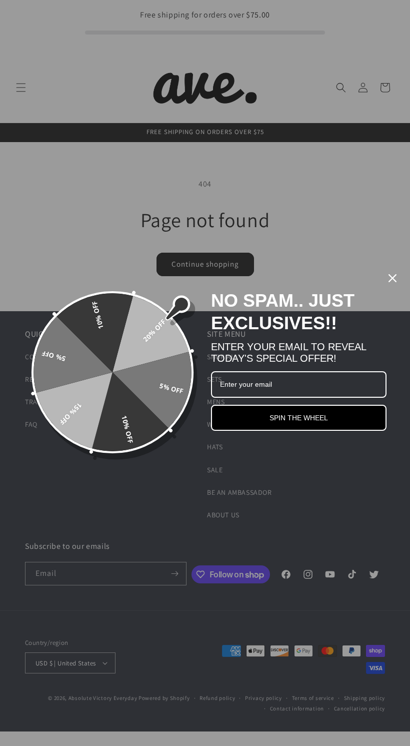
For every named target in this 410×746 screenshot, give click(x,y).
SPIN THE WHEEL (299, 418)
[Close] (392, 278)
